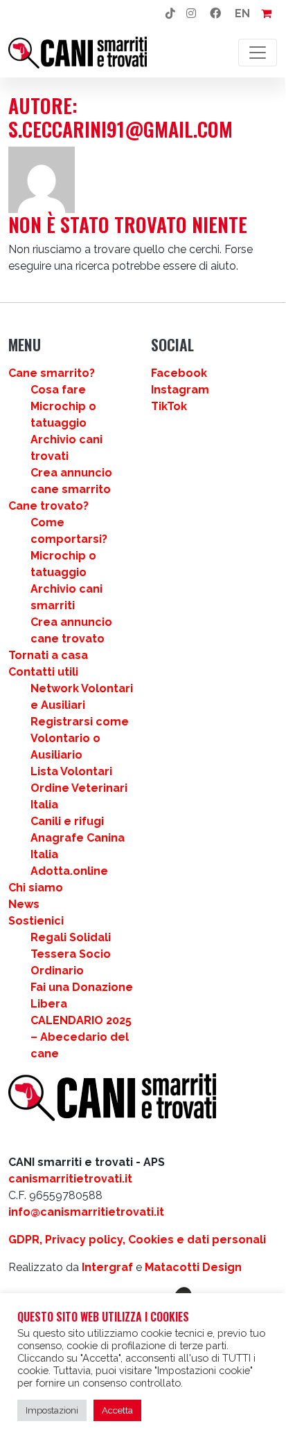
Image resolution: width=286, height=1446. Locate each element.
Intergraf (107, 1267)
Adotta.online (69, 871)
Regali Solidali (70, 937)
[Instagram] (191, 14)
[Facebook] (215, 14)
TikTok (169, 406)
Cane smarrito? (51, 373)
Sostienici (36, 920)
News (23, 904)
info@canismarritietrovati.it (86, 1211)
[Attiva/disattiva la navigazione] (257, 52)
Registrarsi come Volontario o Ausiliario (79, 738)
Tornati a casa (48, 655)
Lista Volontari (71, 771)
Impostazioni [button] (52, 1410)
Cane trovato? (48, 505)
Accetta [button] (117, 1410)
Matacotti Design (193, 1267)
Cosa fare (58, 389)
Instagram (180, 389)
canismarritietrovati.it (70, 1178)
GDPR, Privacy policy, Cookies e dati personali (137, 1239)
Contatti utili (43, 671)
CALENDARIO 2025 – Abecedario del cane (81, 1037)
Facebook (179, 373)
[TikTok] (170, 14)
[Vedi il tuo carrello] (266, 14)
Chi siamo (35, 887)
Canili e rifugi (67, 821)
